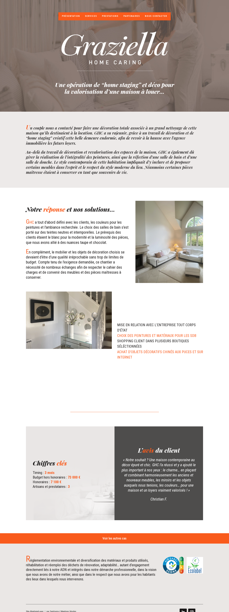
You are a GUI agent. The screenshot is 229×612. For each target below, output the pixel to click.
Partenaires (131, 16)
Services (91, 16)
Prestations (110, 16)
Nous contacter (156, 16)
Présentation (71, 16)
